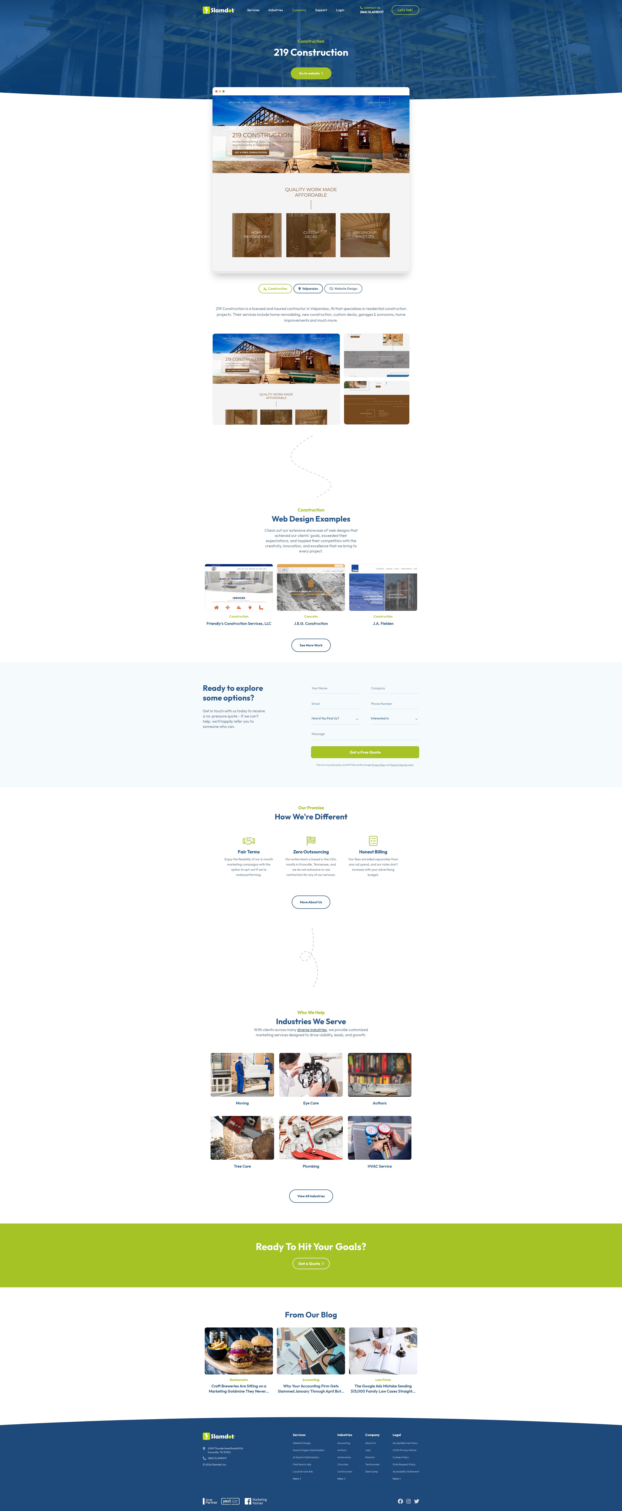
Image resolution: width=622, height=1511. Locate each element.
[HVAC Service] (379, 1137)
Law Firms (383, 1380)
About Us (370, 1443)
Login (340, 10)
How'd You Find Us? (325, 718)
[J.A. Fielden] (383, 587)
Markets (370, 1457)
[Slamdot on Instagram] (408, 1501)
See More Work (311, 645)
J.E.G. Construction (311, 623)
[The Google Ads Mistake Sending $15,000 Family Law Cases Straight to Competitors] (383, 1350)
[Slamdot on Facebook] (400, 1501)
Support (321, 10)
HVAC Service (380, 1166)
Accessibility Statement (406, 1471)
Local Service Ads (303, 1471)
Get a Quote (309, 1263)
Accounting (310, 1380)
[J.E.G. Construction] (311, 587)
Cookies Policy (401, 1457)
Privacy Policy (379, 765)
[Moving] (242, 1074)
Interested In (380, 718)
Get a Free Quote (365, 752)
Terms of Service (399, 765)
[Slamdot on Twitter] (416, 1501)
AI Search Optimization (306, 1457)
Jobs (368, 1450)
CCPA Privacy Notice (404, 1450)
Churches (342, 1464)
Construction (311, 41)
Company (299, 10)
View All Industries (311, 1196)
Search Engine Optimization (308, 1450)
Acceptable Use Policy (405, 1443)
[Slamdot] (219, 10)
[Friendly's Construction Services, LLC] (239, 587)
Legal (397, 1435)
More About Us (311, 902)
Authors (380, 1103)
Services (253, 10)
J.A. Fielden (383, 623)
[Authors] (379, 1074)
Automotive (344, 1457)
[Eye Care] (311, 1074)
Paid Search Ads (302, 1464)
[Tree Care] (242, 1137)
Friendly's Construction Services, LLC (239, 623)
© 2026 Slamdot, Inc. (215, 1464)
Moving (242, 1103)
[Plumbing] (311, 1137)
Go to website (309, 73)
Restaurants (239, 1380)
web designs (339, 530)
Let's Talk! (405, 10)
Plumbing (311, 1166)
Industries (276, 10)
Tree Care (242, 1166)
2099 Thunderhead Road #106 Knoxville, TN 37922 (225, 1450)
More (296, 1478)
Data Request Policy (404, 1464)
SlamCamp (371, 1471)
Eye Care (311, 1103)
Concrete (311, 616)
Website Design (345, 289)
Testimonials (372, 1464)
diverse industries (312, 1029)
